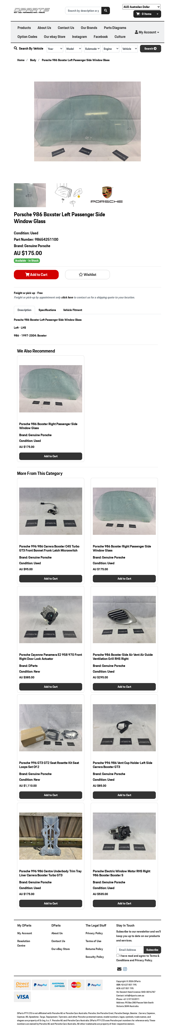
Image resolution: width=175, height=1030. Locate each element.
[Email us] (119, 969)
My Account (24, 933)
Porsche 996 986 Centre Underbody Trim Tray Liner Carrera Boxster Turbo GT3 (50, 873)
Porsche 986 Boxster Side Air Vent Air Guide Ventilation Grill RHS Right (123, 656)
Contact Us (66, 27)
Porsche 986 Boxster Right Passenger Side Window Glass (48, 426)
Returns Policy (94, 949)
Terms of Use (93, 941)
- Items (145, 13)
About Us (44, 27)
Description (24, 310)
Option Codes (27, 36)
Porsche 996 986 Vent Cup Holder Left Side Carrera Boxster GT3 (122, 764)
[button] (147, 32)
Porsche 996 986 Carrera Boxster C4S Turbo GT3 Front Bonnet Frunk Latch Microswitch (49, 548)
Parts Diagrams (115, 27)
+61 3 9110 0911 (131, 999)
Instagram (79, 36)
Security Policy (95, 956)
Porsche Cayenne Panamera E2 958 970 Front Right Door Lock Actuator (50, 656)
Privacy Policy (94, 933)
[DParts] (32, 10)
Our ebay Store (54, 36)
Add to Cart (38, 275)
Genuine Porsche (37, 246)
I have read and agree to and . (137, 958)
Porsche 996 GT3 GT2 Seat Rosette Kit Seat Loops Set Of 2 (49, 764)
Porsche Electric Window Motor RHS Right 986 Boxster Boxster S (121, 873)
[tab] (24, 310)
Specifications (47, 310)
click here (67, 297)
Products (24, 27)
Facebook (101, 36)
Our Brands (89, 27)
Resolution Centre (23, 943)
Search (149, 48)
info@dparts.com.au (134, 995)
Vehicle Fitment (72, 310)
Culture (120, 36)
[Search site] (105, 10)
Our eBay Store (60, 949)
